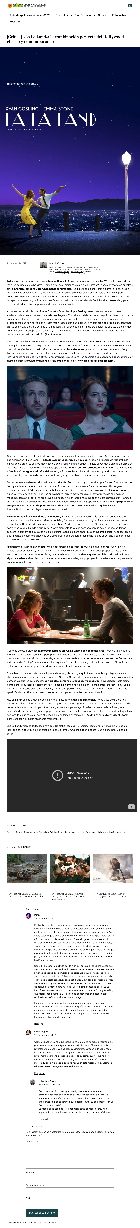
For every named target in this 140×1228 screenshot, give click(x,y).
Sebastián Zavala (56, 263)
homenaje (72, 832)
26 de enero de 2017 (49, 1084)
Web (28, 1197)
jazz (80, 832)
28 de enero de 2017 (45, 918)
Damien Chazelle (23, 832)
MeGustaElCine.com (68, 274)
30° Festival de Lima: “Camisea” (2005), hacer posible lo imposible (26, 895)
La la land (99, 832)
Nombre (31, 1172)
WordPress (53, 1222)
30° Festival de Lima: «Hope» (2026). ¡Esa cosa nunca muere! (110, 895)
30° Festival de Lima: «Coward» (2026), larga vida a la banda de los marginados (70, 896)
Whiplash (109, 281)
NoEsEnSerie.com (77, 271)
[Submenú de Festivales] (71, 15)
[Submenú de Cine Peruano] (94, 15)
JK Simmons (88, 832)
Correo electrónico (36, 1185)
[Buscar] (130, 5)
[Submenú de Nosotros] (24, 21)
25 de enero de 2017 (45, 1035)
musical (108, 832)
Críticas (25, 825)
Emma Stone (38, 832)
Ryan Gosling (119, 832)
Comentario (33, 1141)
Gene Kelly (62, 832)
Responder (39, 1023)
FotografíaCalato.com (62, 271)
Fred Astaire (50, 832)
